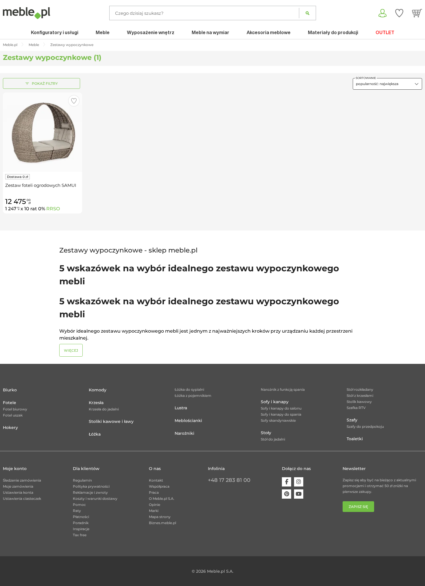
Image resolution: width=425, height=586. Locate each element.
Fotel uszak (13, 415)
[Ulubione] (399, 13)
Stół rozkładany (360, 389)
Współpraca (159, 486)
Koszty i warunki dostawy (95, 498)
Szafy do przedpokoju (365, 426)
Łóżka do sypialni (189, 389)
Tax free (79, 535)
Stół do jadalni (273, 439)
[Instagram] (298, 482)
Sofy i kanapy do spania (281, 414)
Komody (97, 389)
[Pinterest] (286, 494)
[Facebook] (286, 482)
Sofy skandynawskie (278, 420)
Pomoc (79, 504)
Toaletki (355, 438)
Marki (153, 510)
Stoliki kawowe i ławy (111, 421)
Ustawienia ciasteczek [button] (22, 498)
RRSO (53, 208)
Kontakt (156, 480)
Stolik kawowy (359, 401)
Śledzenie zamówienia (22, 480)
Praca (154, 492)
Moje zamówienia (18, 486)
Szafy (352, 420)
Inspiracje (81, 529)
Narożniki (184, 433)
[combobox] (387, 84)
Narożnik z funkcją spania (283, 389)
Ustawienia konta (18, 492)
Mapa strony (160, 517)
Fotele (9, 402)
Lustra (181, 407)
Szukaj (307, 13)
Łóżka (95, 434)
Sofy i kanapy (275, 401)
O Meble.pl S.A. (161, 498)
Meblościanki (188, 420)
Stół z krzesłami (360, 395)
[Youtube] (298, 494)
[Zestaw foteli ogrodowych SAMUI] (42, 132)
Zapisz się (358, 506)
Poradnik (80, 523)
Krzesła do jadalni (104, 409)
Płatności (81, 517)
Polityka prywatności (91, 486)
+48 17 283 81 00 (229, 480)
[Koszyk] (417, 13)
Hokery (10, 427)
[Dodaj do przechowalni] (74, 100)
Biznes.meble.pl (162, 523)
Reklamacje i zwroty (90, 492)
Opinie (154, 504)
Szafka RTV (356, 408)
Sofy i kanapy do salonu (281, 408)
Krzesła (96, 402)
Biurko (10, 389)
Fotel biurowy (15, 409)
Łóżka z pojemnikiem (193, 395)
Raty (77, 510)
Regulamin (82, 480)
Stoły (266, 432)
